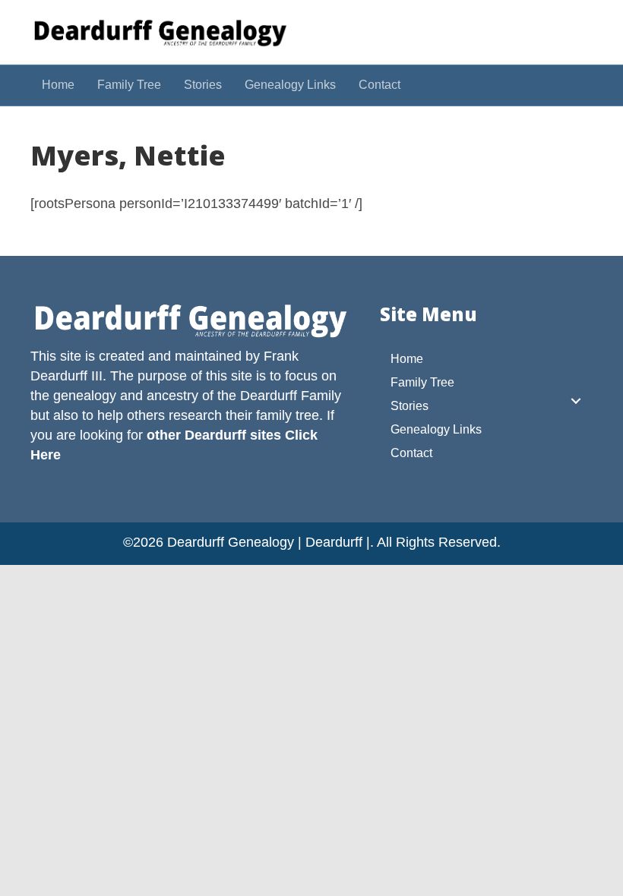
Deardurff (268, 395)
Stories (203, 84)
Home (58, 84)
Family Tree (129, 84)
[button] (576, 401)
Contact (379, 84)
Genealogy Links (290, 84)
